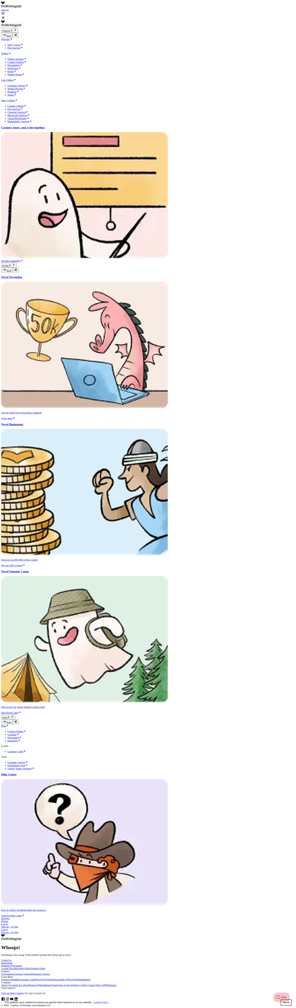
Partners (32, 985)
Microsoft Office (22, 968)
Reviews (5, 918)
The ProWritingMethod (79, 979)
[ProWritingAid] (148, 5)
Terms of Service (65, 985)
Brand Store (51, 985)
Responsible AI (60, 979)
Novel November (44, 979)
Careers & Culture (20, 985)
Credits (11, 979)
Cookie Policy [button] (100, 1002)
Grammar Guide (28, 979)
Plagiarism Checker (40, 974)
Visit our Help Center (11, 993)
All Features (7, 974)
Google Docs (7, 968)
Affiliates (40, 985)
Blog (17, 979)
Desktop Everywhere (11, 965)
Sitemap (112, 985)
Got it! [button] (286, 1002)
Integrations (7, 963)
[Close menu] (16, 35)
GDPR (105, 985)
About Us (6, 985)
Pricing (4, 921)
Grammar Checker (22, 974)
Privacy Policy (81, 985)
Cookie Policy (95, 985)
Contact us (6, 960)
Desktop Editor (37, 968)
